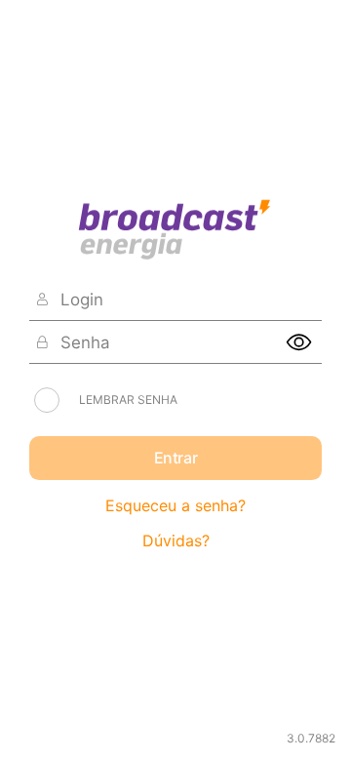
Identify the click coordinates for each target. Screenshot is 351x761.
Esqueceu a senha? (175, 505)
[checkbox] (46, 400)
